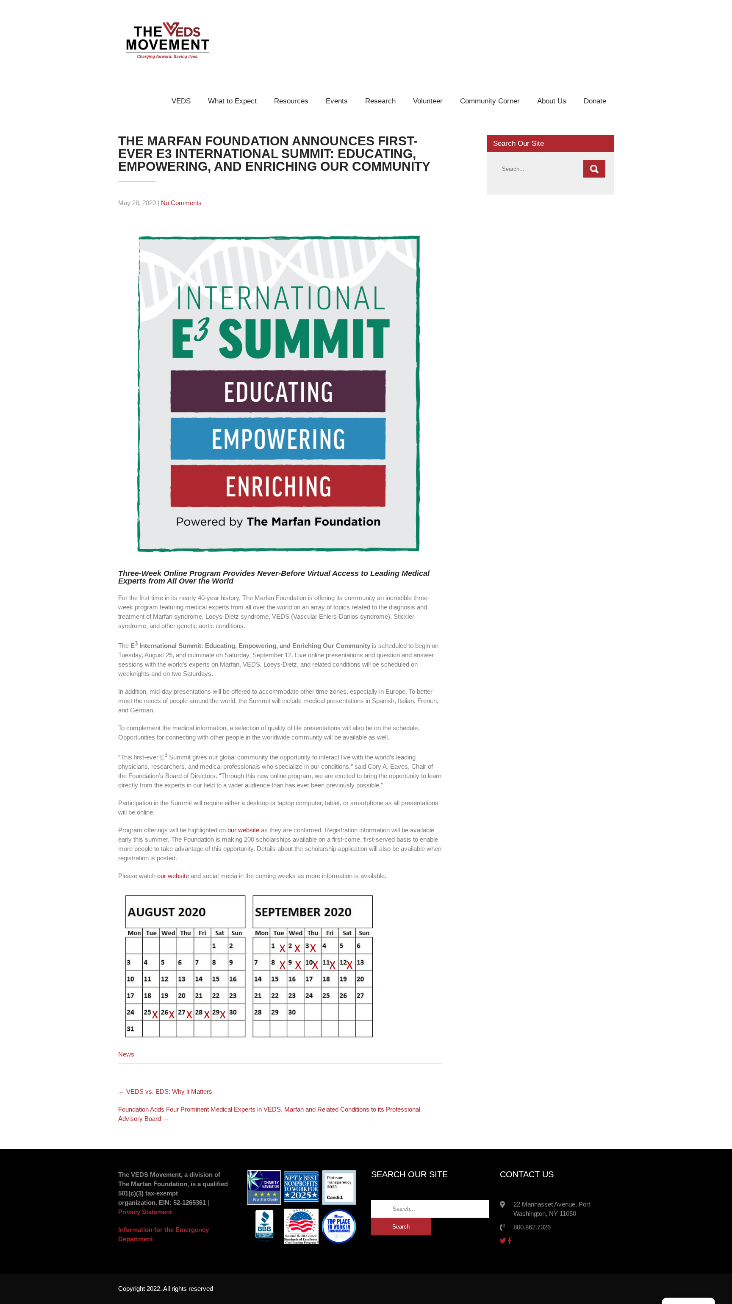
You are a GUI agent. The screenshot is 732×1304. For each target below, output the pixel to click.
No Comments (181, 202)
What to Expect (232, 101)
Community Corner (490, 101)
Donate (595, 101)
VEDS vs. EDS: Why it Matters (165, 1091)
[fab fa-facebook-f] (509, 1240)
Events (337, 101)
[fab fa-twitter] (503, 1240)
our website (243, 830)
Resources (291, 101)
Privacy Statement (145, 1211)
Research (380, 101)
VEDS (181, 101)
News (126, 1054)
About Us (551, 101)
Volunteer (428, 101)
